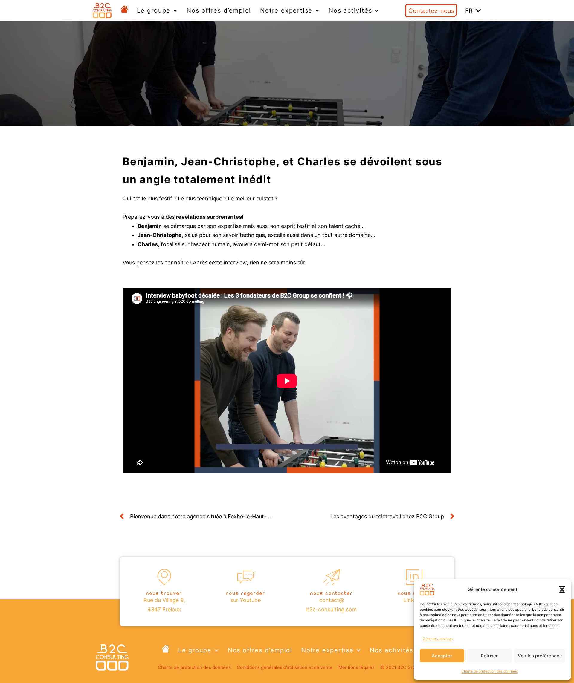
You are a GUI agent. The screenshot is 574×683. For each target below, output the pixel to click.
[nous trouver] (164, 577)
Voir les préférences (540, 656)
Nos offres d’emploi (219, 10)
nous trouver (164, 592)
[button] (562, 589)
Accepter (442, 656)
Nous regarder (245, 592)
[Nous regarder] (245, 577)
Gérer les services (438, 638)
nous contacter (331, 592)
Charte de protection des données (489, 671)
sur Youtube (245, 600)
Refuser (489, 656)
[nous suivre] (414, 577)
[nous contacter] (331, 577)
